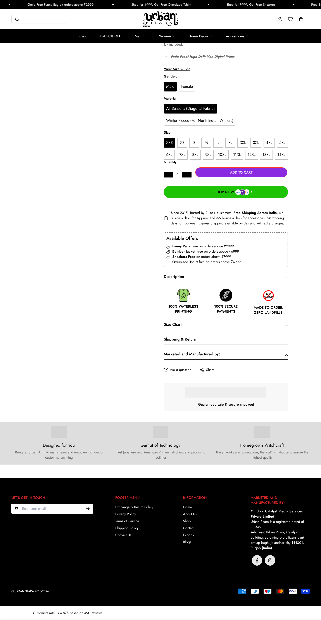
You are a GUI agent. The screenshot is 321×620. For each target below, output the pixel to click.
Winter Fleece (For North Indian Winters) (199, 120)
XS (182, 142)
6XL (169, 154)
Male (170, 86)
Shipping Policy (126, 527)
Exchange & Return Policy (134, 507)
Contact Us (123, 534)
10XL (222, 154)
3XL (256, 142)
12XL (251, 154)
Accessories (235, 36)
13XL (266, 154)
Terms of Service (127, 521)
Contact (188, 527)
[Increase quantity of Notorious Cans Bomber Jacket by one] (187, 174)
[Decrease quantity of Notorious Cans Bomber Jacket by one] (168, 174)
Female (187, 86)
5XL (282, 142)
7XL (182, 154)
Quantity (170, 162)
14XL (281, 154)
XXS (169, 142)
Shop (187, 521)
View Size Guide (177, 68)
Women (165, 36)
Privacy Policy (125, 514)
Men (138, 36)
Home (187, 507)
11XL (237, 154)
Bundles (79, 36)
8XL (195, 154)
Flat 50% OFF (110, 36)
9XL (208, 154)
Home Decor (198, 36)
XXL (243, 142)
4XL (269, 142)
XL (230, 142)
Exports (188, 534)
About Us (190, 514)
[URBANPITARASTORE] (161, 19)
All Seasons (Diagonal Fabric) (190, 108)
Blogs (187, 541)
